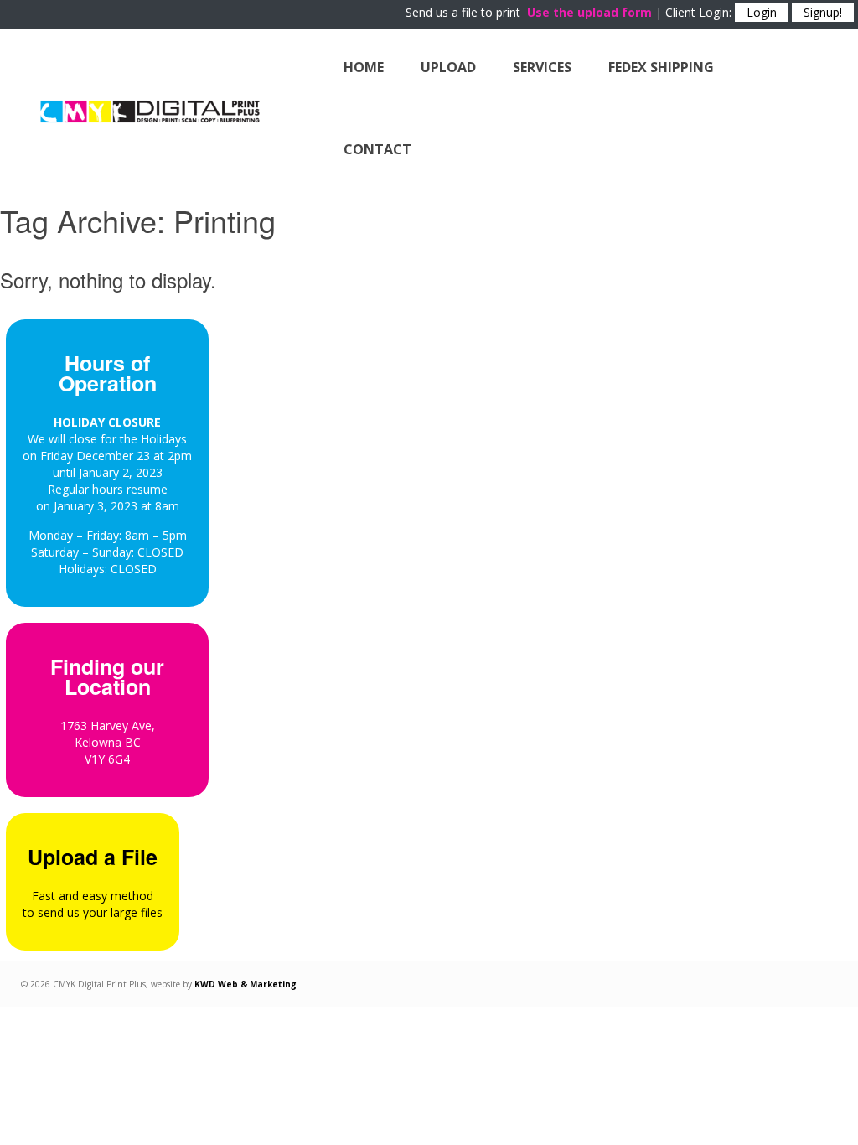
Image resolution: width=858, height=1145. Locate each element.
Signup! (823, 12)
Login (762, 12)
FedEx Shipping (661, 67)
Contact (377, 149)
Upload (448, 67)
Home (364, 67)
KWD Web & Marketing (245, 984)
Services (542, 67)
